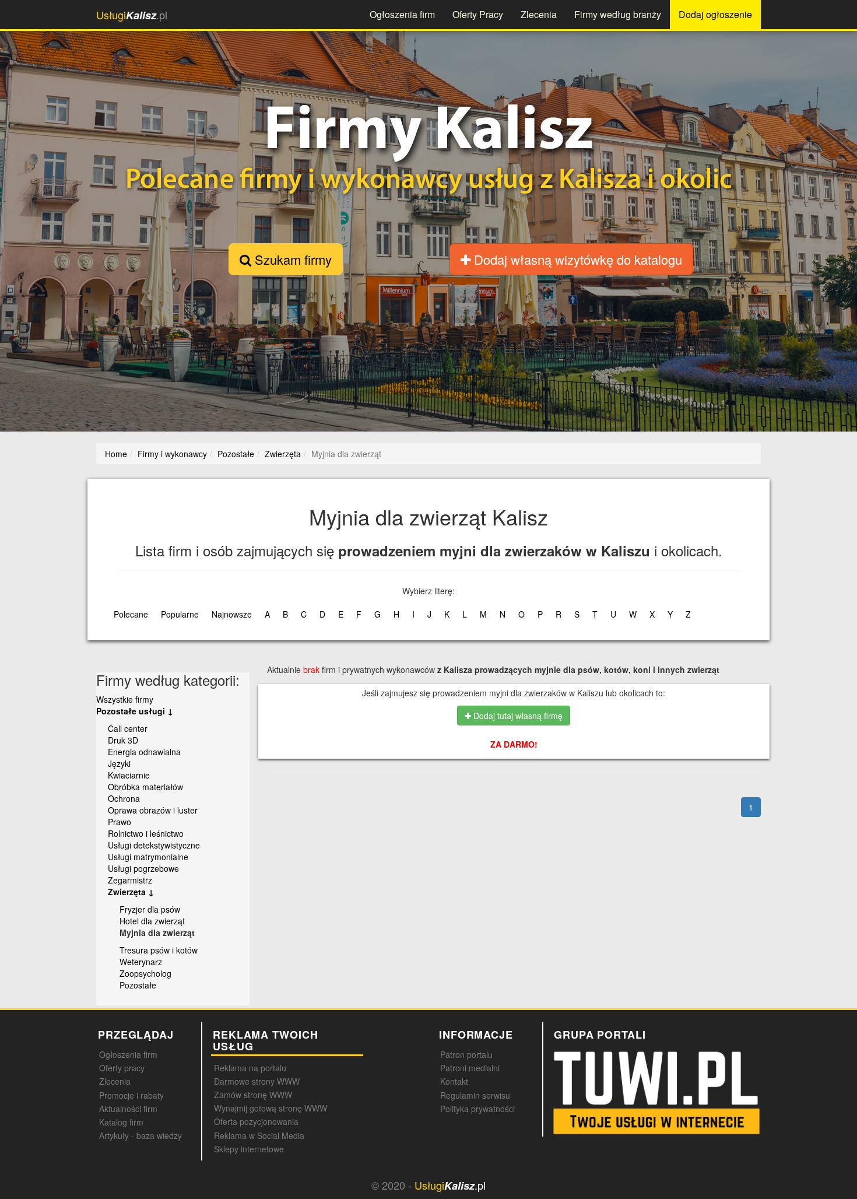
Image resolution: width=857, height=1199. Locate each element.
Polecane (131, 614)
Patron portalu (466, 1054)
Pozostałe (138, 985)
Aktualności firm (128, 1108)
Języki (119, 763)
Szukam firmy (291, 259)
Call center (127, 728)
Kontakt (454, 1081)
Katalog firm (121, 1122)
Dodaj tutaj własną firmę (517, 715)
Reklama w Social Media (259, 1135)
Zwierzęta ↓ (131, 892)
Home (116, 454)
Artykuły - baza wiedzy (140, 1135)
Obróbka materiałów (145, 787)
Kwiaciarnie (129, 775)
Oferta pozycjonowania (256, 1121)
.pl (131, 15)
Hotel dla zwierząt (152, 921)
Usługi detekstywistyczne (154, 845)
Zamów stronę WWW (253, 1094)
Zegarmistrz (130, 880)
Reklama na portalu (250, 1068)
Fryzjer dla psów (150, 909)
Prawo (119, 822)
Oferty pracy (122, 1068)
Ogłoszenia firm (402, 14)
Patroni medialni (470, 1068)
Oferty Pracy (477, 14)
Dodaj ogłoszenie (715, 14)
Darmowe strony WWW (257, 1081)
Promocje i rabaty (131, 1095)
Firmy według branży (617, 14)
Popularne (180, 614)
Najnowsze (232, 614)
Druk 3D (123, 740)
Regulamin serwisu (475, 1095)
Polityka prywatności (477, 1108)
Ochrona (124, 798)
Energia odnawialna (144, 752)
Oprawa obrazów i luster (153, 810)
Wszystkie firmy (124, 699)
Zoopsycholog (145, 973)
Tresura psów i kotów (159, 950)
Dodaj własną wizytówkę (576, 259)
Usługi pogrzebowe (143, 868)
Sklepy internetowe (249, 1149)
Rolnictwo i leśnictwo (146, 833)
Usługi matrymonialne (148, 857)
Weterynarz (141, 961)
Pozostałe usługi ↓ (134, 711)
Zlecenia (539, 14)
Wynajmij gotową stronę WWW (270, 1108)
